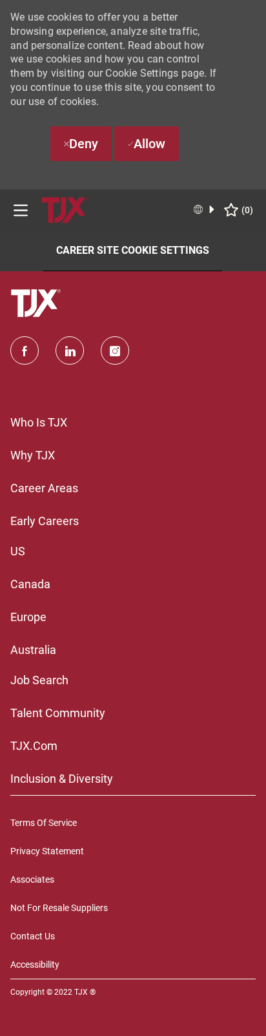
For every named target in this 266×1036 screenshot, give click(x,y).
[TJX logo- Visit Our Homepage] (37, 303)
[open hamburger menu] (20, 210)
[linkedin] (70, 350)
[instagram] (115, 350)
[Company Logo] (65, 209)
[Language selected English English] (205, 209)
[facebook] (24, 350)
